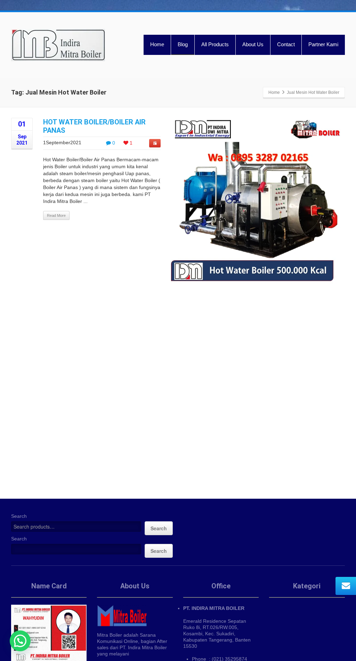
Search (19, 516)
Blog (183, 44)
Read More (56, 215)
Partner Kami (323, 44)
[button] (20, 640)
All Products (215, 44)
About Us (253, 44)
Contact (286, 44)
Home (157, 44)
